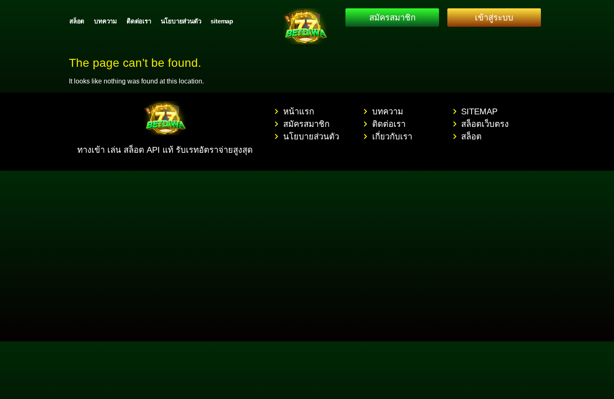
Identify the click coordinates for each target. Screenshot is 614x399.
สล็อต (76, 21)
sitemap (222, 21)
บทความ (105, 21)
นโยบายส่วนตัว (181, 21)
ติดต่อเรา (139, 21)
